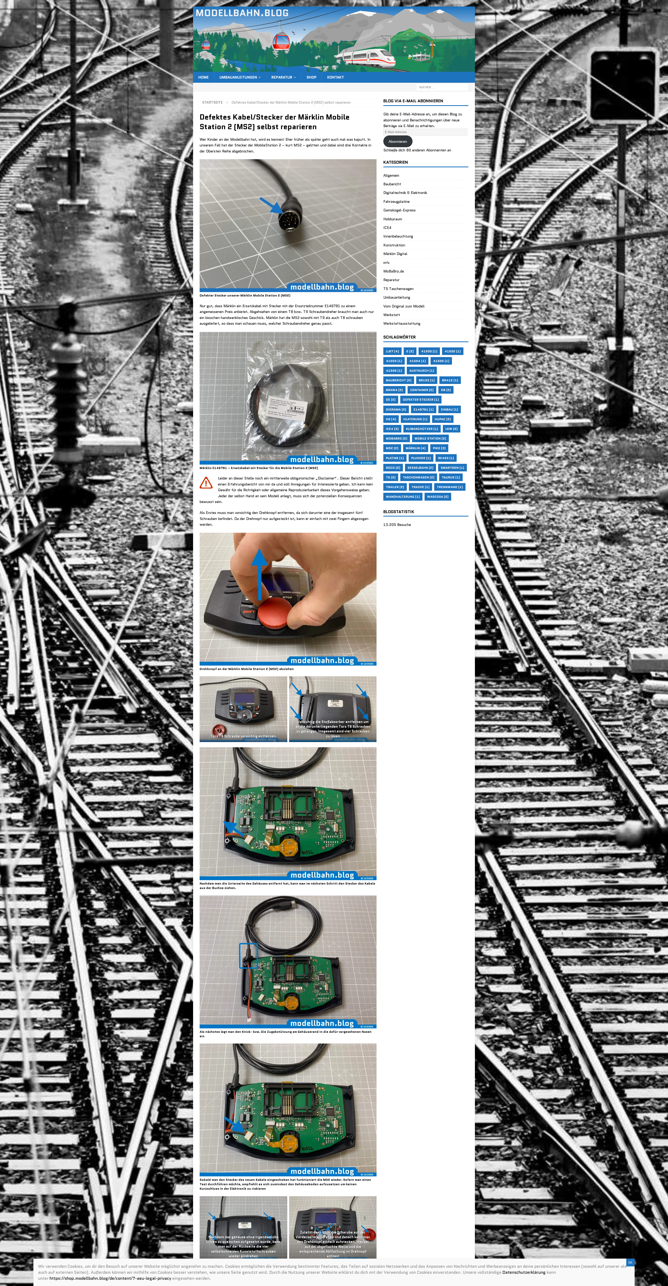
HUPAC (443, 419)
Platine (395, 458)
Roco (393, 467)
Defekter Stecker (421, 399)
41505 (441, 361)
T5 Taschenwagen (398, 288)
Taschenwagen (418, 477)
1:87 (392, 351)
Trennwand (450, 487)
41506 (394, 370)
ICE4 (387, 227)
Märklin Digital (395, 253)
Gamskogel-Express (399, 210)
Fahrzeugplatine (396, 201)
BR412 (450, 380)
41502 (453, 351)
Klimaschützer (422, 428)
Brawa (394, 390)
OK (630, 1262)
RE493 (446, 458)
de (391, 399)
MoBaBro (396, 438)
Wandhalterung (403, 496)
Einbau (449, 409)
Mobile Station (430, 438)
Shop (312, 77)
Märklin (416, 448)
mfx (386, 262)
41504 (417, 361)
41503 (394, 361)
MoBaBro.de (393, 271)
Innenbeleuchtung (398, 236)
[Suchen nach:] (442, 87)
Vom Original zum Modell (404, 306)
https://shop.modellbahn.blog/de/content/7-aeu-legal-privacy (110, 1278)
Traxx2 (420, 487)
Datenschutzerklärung (524, 1272)
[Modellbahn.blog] (334, 69)
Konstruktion (394, 245)
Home (203, 77)
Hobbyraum (392, 219)
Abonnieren (398, 141)
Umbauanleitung (396, 297)
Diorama (396, 409)
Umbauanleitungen (238, 77)
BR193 (427, 380)
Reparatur (281, 77)
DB (446, 390)
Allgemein (391, 175)
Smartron (452, 467)
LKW (451, 428)
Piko (439, 448)
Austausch (421, 370)
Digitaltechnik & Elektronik (405, 192)
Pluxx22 (421, 458)
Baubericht (392, 184)
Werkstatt (391, 314)
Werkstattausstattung (401, 323)
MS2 (392, 448)
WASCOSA (438, 496)
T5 (391, 477)
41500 (429, 351)
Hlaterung (415, 419)
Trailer (395, 487)
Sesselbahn (420, 467)
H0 (391, 419)
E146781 (424, 409)
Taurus (451, 477)
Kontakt (335, 77)
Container (422, 390)
